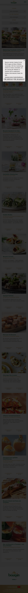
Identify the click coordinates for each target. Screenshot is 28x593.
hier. (6, 75)
